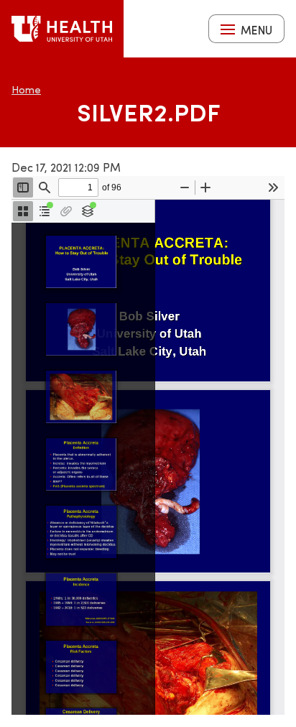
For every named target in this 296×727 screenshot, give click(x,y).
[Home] (62, 28)
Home (26, 89)
